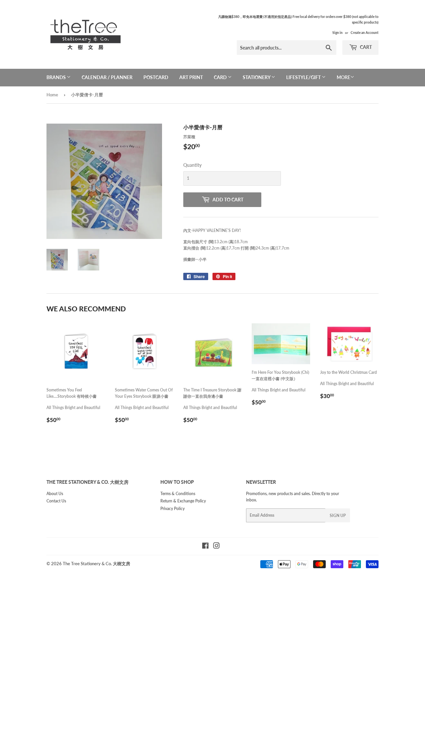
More (343, 77)
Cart (365, 47)
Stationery (257, 77)
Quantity (192, 165)
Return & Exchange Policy (183, 500)
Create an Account (365, 33)
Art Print (191, 77)
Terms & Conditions (177, 493)
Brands (56, 77)
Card (221, 77)
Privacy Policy (172, 508)
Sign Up (338, 515)
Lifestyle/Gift (304, 77)
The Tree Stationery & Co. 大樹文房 (96, 563)
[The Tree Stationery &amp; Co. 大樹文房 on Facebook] (205, 546)
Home (52, 94)
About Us (54, 493)
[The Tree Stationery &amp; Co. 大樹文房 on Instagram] (216, 546)
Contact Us (56, 500)
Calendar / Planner (107, 77)
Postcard (155, 77)
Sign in (337, 33)
